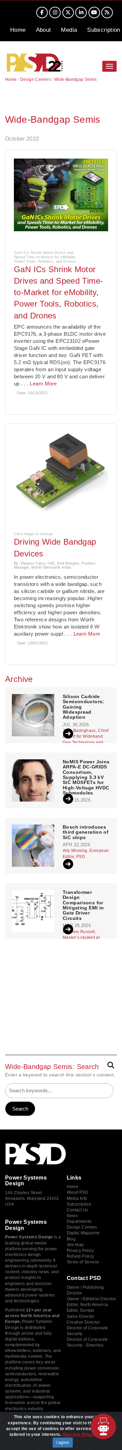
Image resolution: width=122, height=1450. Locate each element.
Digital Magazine (83, 1233)
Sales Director (81, 1316)
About (43, 30)
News (72, 1215)
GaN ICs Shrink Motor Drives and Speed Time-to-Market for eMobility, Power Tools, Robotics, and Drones (58, 292)
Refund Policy (80, 1256)
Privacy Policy (80, 1250)
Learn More (43, 383)
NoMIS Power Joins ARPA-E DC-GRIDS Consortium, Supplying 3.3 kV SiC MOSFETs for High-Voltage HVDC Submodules (86, 777)
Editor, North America (87, 1304)
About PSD (77, 1192)
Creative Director (83, 1322)
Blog (71, 1239)
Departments (79, 1221)
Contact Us (77, 1210)
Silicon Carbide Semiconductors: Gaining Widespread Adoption (83, 707)
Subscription (103, 30)
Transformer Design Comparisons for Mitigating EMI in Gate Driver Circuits (83, 905)
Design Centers (35, 79)
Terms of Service (83, 1262)
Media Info (77, 1198)
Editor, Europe (81, 1310)
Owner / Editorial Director (91, 1299)
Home (18, 30)
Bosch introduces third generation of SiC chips (85, 832)
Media (69, 30)
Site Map (75, 1244)
